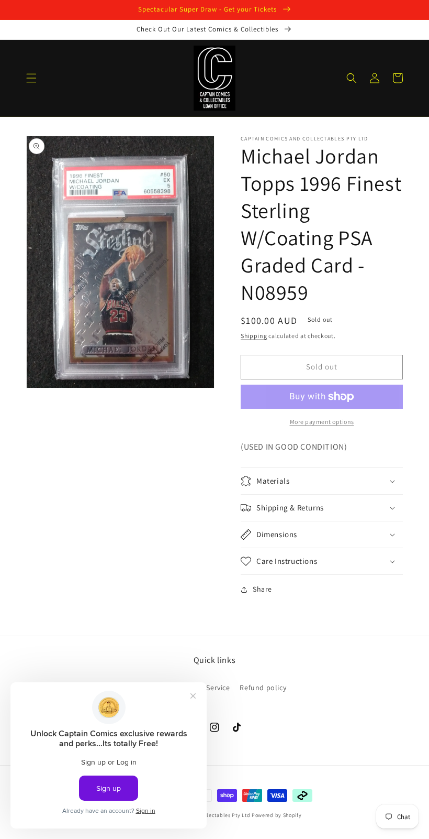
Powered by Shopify (277, 815)
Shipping (254, 336)
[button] (31, 78)
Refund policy (263, 687)
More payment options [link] (322, 422)
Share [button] (262, 589)
